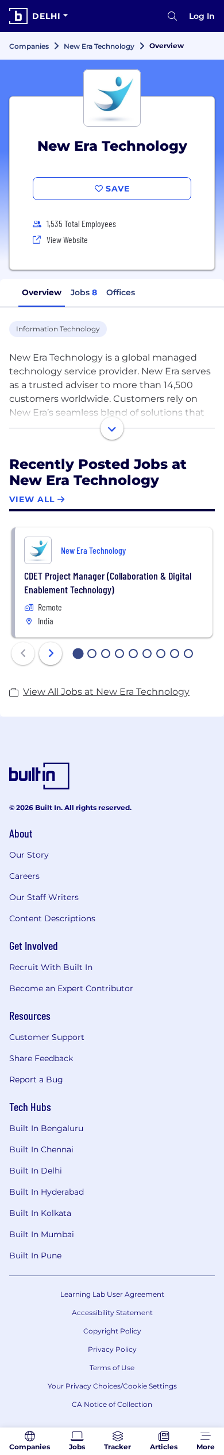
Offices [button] (120, 292)
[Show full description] (112, 428)
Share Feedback (41, 1058)
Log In (202, 16)
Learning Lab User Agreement (112, 1294)
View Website (67, 239)
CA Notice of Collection (112, 1404)
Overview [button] (41, 292)
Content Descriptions (52, 918)
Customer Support (46, 1037)
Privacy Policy (112, 1349)
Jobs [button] (84, 292)
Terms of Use (112, 1367)
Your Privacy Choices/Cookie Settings (112, 1386)
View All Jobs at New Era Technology (106, 691)
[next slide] (50, 653)
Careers (24, 876)
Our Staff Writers (44, 897)
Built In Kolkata (40, 1213)
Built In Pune (35, 1255)
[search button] (172, 16)
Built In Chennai (41, 1149)
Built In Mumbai (41, 1234)
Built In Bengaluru (46, 1128)
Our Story (29, 855)
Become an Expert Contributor (71, 988)
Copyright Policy (112, 1331)
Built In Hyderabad (46, 1192)
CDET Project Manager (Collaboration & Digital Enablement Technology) (107, 582)
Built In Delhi (35, 1170)
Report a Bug (36, 1079)
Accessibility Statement (112, 1312)
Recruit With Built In (50, 967)
